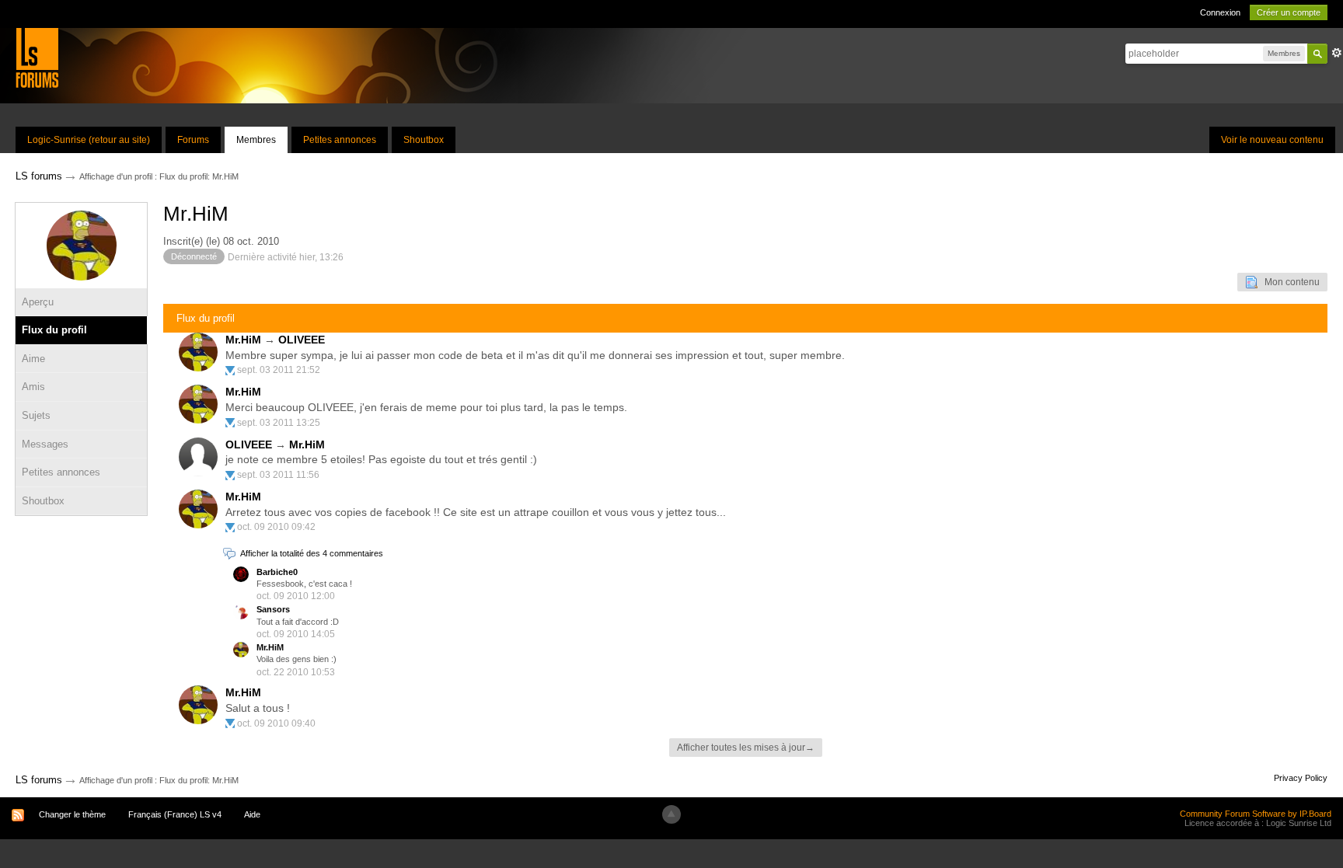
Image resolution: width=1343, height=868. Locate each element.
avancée (1337, 53)
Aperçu (38, 302)
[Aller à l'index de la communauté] (37, 57)
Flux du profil (54, 330)
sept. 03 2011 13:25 (278, 422)
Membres (256, 139)
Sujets (36, 415)
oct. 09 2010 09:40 (276, 723)
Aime (33, 358)
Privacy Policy (1300, 778)
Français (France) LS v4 (175, 814)
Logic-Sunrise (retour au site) (88, 139)
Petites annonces (339, 139)
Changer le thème (72, 814)
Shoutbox (423, 139)
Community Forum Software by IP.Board (1255, 813)
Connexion (1220, 12)
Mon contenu (1289, 282)
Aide (252, 814)
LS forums (39, 780)
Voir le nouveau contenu (1272, 139)
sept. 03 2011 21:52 (278, 369)
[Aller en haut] (671, 814)
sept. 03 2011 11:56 (278, 474)
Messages (45, 444)
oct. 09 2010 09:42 (276, 526)
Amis (33, 386)
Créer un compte (1288, 12)
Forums (193, 139)
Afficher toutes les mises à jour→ (746, 747)
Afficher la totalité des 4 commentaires (311, 553)
